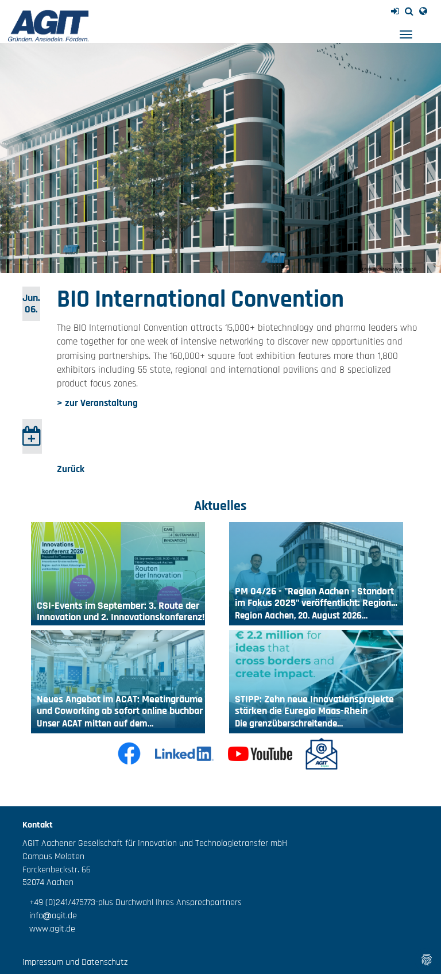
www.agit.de (48, 929)
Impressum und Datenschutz (74, 962)
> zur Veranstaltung (97, 403)
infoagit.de (49, 916)
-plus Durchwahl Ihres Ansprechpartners (168, 902)
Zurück (70, 469)
